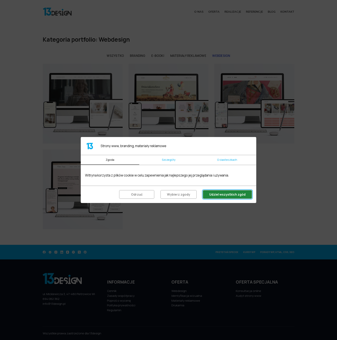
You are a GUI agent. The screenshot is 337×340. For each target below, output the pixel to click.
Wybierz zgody (178, 194)
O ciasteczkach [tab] (227, 160)
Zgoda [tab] (110, 160)
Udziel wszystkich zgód (227, 194)
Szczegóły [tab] (168, 160)
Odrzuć (137, 194)
